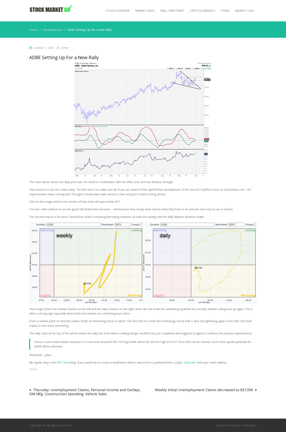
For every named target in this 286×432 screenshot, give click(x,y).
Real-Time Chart (172, 10)
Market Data (144, 10)
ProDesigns (249, 425)
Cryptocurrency (202, 10)
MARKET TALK (244, 10)
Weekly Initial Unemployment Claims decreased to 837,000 (204, 389)
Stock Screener (117, 10)
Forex (225, 10)
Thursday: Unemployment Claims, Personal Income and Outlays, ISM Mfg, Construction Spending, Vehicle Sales (85, 391)
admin (65, 48)
